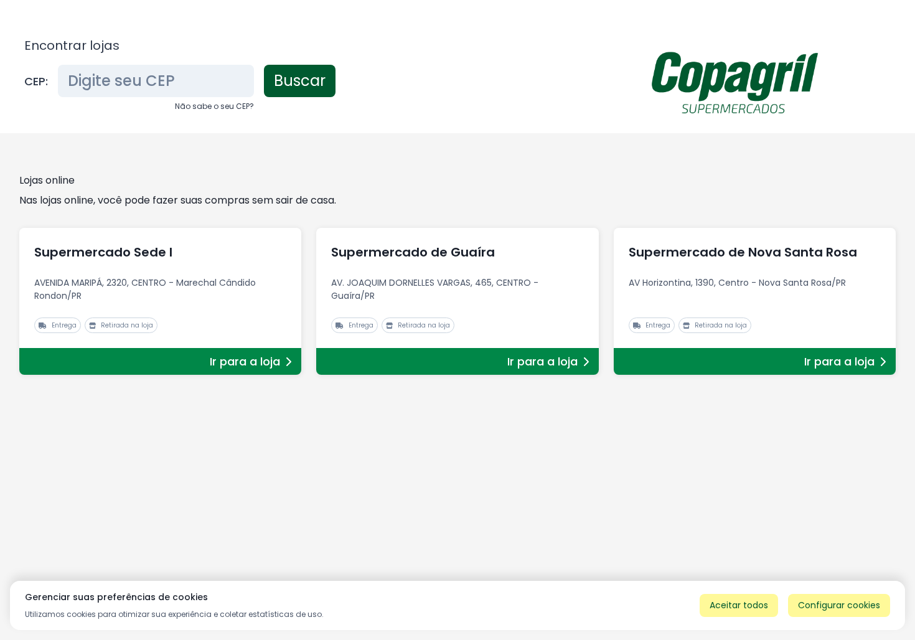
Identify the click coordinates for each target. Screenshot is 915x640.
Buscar (300, 80)
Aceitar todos (739, 605)
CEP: (36, 81)
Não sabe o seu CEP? (214, 106)
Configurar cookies (839, 605)
